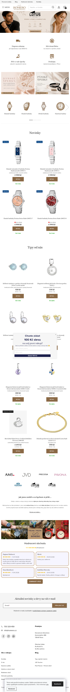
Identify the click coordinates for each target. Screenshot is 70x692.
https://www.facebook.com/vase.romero (3, 636)
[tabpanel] (9, 108)
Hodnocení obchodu (27, 2)
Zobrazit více (35, 581)
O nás (3, 662)
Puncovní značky (6, 2)
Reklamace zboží (6, 672)
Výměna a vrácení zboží (8, 669)
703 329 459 (9, 626)
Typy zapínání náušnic (41, 659)
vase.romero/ (8, 636)
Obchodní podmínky (7, 676)
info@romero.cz (10, 630)
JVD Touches (38, 662)
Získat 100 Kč (25, 358)
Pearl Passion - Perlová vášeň (43, 666)
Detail (18, 179)
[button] (6, 22)
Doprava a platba (6, 666)
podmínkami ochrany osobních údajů (44, 611)
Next (67, 107)
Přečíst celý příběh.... (35, 512)
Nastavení (11, 689)
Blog (16, 2)
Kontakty (38, 2)
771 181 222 (13, 636)
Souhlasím (57, 684)
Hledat (53, 7)
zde (47, 684)
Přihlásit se (59, 605)
